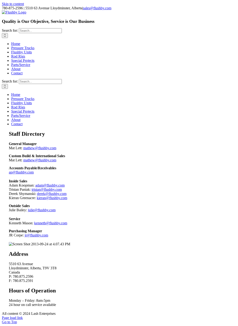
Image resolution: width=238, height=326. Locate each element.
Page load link (12, 318)
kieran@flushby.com (52, 198)
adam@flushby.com (50, 185)
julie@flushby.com (42, 210)
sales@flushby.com (97, 8)
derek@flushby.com (51, 194)
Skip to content (13, 4)
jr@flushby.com (36, 235)
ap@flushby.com (21, 172)
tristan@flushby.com (47, 189)
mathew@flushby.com (39, 148)
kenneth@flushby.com (50, 223)
